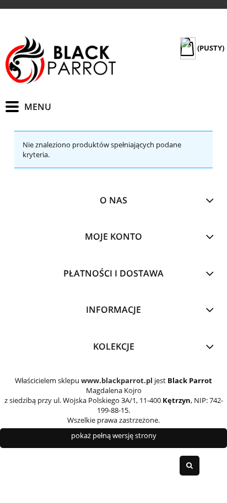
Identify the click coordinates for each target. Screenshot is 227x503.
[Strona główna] (60, 60)
